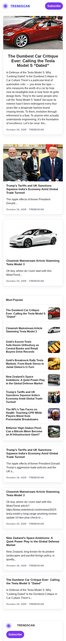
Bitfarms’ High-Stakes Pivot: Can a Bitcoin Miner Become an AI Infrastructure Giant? (24, 431)
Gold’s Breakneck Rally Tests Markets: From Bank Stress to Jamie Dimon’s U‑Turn (25, 363)
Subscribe (54, 6)
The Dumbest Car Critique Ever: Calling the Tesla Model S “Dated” (33, 61)
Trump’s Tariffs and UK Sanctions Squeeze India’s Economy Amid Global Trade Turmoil (32, 189)
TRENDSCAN (20, 6)
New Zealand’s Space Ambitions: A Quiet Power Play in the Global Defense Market (25, 380)
